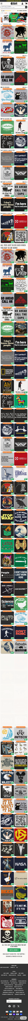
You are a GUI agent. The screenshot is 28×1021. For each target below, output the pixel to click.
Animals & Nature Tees (19, 984)
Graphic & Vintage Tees (20, 992)
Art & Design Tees (14, 983)
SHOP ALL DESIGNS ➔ (14, 950)
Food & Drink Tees (19, 988)
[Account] (22, 3)
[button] (1, 3)
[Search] (26, 7)
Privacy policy (11, 1017)
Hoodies (24, 975)
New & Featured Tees (4, 981)
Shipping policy (10, 1019)
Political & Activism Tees (19, 990)
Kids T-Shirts (21, 973)
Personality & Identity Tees (20, 994)
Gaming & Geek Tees (22, 983)
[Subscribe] (20, 1001)
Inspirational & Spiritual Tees (8, 992)
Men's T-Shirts (6, 973)
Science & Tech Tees (9, 986)
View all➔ (24, 24)
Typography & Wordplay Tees (7, 994)
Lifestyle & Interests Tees (9, 988)
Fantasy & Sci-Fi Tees (18, 986)
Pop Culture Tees (13, 981)
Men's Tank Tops (4, 975)
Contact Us (13, 967)
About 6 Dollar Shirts (4, 967)
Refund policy (17, 1017)
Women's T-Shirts (13, 973)
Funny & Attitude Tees (5, 983)
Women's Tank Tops (12, 975)
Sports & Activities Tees (8, 984)
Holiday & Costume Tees (8, 990)
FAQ (17, 967)
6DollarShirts (6, 1017)
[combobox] (13, 7)
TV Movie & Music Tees (22, 981)
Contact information (17, 1019)
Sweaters (19, 975)
